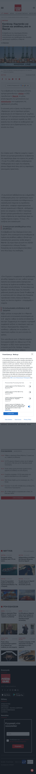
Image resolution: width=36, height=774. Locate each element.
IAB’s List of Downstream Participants (20, 377)
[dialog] (18, 387)
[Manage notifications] (32, 770)
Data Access (18, 419)
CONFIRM (11, 413)
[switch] (29, 386)
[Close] (32, 354)
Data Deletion (8, 419)
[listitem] (18, 383)
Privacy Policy (27, 419)
